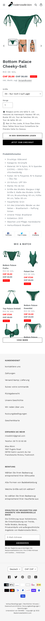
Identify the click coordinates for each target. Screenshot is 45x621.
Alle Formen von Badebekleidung (21, 482)
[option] (13, 42)
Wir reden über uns (14, 407)
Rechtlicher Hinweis (30, 604)
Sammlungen (23, 608)
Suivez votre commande (16, 387)
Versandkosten (25, 80)
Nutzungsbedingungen (16, 414)
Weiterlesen (20, 552)
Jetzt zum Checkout (22, 142)
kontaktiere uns (12, 366)
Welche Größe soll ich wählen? (20, 489)
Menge (5, 100)
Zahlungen (10, 373)
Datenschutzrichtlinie (13, 606)
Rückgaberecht (12, 393)
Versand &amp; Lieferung (17, 380)
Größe (5, 89)
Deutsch (14, 569)
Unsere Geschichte (14, 400)
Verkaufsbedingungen (14, 604)
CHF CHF (29, 569)
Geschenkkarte (12, 420)
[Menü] (4, 4)
